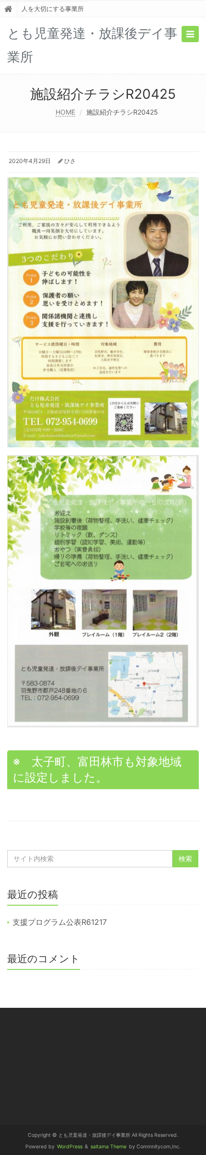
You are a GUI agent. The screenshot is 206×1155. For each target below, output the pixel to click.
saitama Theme (108, 1146)
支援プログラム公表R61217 (59, 922)
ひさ (70, 160)
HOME (65, 112)
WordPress (69, 1146)
